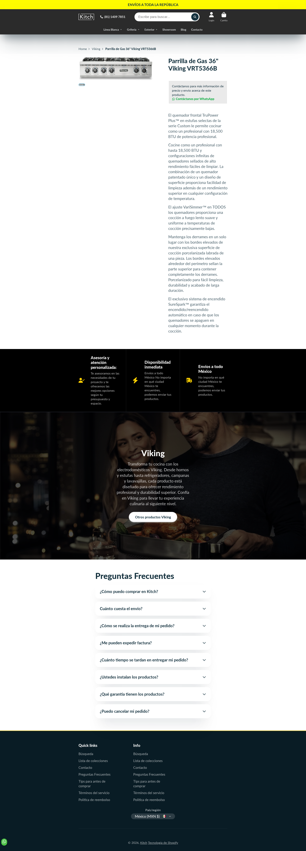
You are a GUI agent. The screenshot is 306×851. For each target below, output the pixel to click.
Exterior (149, 29)
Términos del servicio (94, 793)
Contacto (196, 29)
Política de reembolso (94, 800)
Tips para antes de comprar (92, 783)
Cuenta (211, 17)
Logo (86, 17)
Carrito (223, 17)
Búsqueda (86, 754)
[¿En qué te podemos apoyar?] (4, 842)
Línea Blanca (111, 29)
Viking (96, 49)
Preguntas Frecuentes (94, 774)
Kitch (143, 842)
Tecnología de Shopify (163, 842)
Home (83, 49)
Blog (183, 29)
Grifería (131, 29)
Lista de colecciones (93, 761)
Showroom (169, 29)
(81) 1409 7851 (114, 17)
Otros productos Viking (153, 517)
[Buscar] (195, 16)
